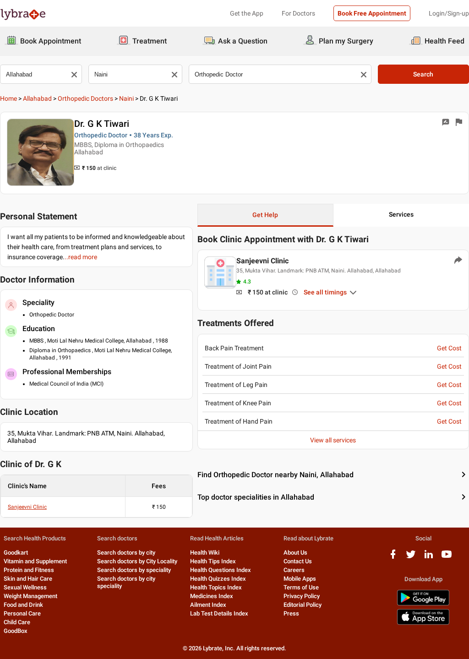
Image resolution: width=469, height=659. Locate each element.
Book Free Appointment (372, 13)
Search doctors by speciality (134, 569)
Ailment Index (208, 604)
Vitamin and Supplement (35, 561)
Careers (294, 569)
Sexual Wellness (25, 587)
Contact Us (298, 561)
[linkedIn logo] (428, 557)
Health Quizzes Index (218, 578)
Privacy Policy (302, 596)
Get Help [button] (265, 214)
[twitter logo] (410, 557)
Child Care (17, 622)
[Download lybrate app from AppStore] (423, 623)
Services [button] (401, 214)
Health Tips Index (213, 561)
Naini (126, 98)
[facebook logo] (392, 557)
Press (291, 613)
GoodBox (15, 630)
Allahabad (37, 98)
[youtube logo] (446, 557)
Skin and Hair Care (28, 578)
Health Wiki (204, 552)
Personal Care (22, 613)
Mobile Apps (300, 578)
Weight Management (30, 596)
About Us (295, 552)
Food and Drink (23, 604)
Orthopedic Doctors (85, 98)
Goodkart (16, 552)
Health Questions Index (220, 569)
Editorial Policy (303, 604)
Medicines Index (211, 596)
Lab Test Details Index (219, 613)
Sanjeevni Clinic (27, 507)
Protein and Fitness (29, 569)
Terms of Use (301, 587)
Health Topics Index (216, 587)
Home (8, 98)
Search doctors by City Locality (137, 561)
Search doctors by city (126, 552)
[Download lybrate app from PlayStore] (423, 603)
